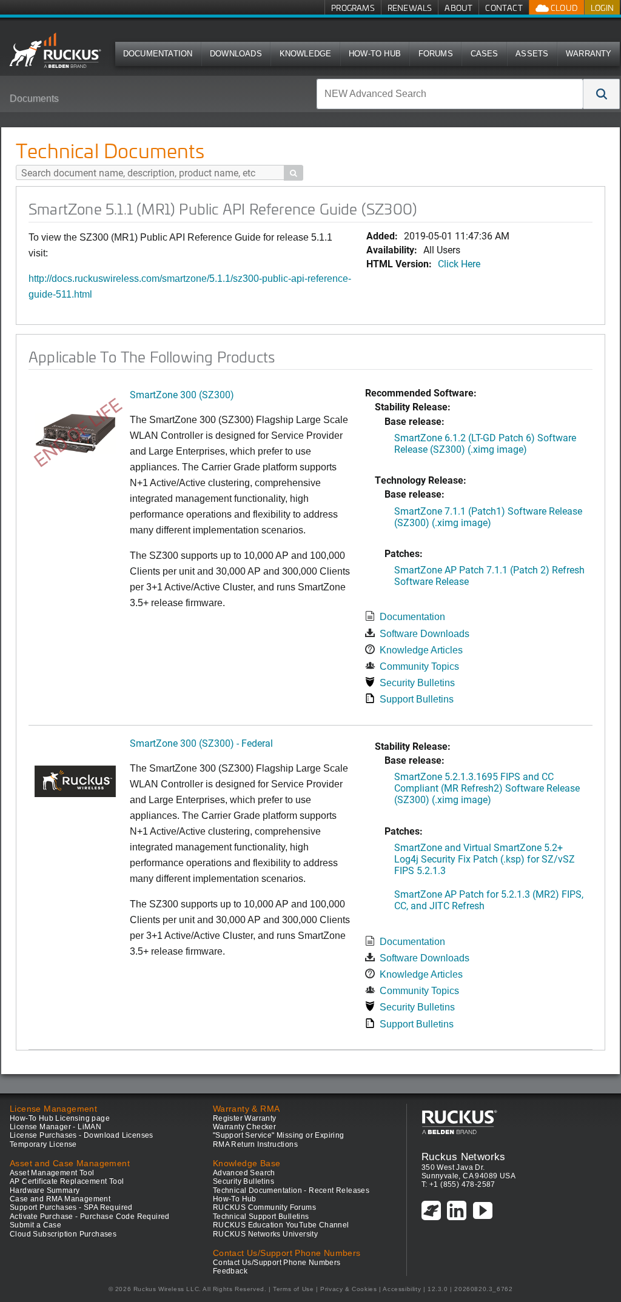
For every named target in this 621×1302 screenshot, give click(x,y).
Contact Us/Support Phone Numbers (277, 1262)
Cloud (563, 7)
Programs (353, 7)
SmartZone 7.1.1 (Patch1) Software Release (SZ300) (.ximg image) (488, 516)
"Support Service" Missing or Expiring (278, 1135)
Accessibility (402, 1289)
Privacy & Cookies (348, 1289)
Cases (484, 53)
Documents (34, 98)
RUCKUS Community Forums (264, 1207)
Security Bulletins (417, 683)
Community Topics (419, 666)
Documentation (158, 53)
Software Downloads (424, 634)
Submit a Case (35, 1225)
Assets (531, 53)
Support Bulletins (417, 699)
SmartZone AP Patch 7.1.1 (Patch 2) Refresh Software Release (489, 575)
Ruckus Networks (463, 1156)
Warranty (589, 53)
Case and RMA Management (60, 1199)
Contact (503, 7)
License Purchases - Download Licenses (81, 1135)
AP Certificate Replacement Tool (67, 1181)
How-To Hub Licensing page (60, 1118)
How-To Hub (375, 53)
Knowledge (306, 53)
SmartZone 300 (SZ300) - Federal (201, 742)
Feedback (230, 1271)
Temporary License (43, 1144)
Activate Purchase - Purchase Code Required (90, 1216)
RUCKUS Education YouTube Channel (281, 1225)
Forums (435, 53)
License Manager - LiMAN (55, 1127)
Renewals (410, 7)
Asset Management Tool (52, 1173)
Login (602, 7)
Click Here (459, 263)
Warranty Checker (244, 1127)
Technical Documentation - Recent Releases (291, 1190)
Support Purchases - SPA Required (71, 1207)
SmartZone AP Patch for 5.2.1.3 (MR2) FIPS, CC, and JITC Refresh (488, 899)
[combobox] (450, 94)
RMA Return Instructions (255, 1144)
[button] (601, 94)
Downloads (236, 53)
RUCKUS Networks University (265, 1234)
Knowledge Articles (421, 650)
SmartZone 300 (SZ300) (182, 394)
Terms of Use (293, 1289)
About (458, 7)
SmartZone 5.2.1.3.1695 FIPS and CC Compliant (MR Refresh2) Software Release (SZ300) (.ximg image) (487, 788)
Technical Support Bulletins (261, 1216)
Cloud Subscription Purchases (63, 1234)
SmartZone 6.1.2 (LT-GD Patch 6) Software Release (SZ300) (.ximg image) (485, 443)
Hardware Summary (44, 1190)
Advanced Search (244, 1173)
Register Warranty (245, 1118)
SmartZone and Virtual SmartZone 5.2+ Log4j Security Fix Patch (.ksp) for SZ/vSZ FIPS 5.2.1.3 (484, 858)
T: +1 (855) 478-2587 (458, 1184)
